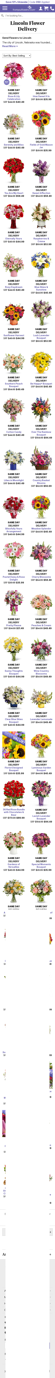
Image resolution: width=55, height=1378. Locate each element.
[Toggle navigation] (5, 8)
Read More (9, 46)
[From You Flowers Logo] (24, 8)
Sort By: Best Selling (14, 55)
